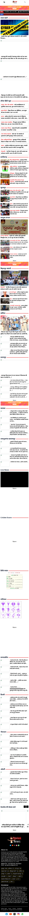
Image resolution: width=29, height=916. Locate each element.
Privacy (14, 908)
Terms (9, 908)
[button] (4, 2)
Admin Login (4, 908)
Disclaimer (19, 908)
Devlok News (19, 909)
